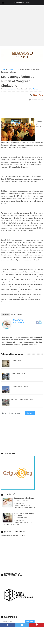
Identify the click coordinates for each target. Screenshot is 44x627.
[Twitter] (40, 322)
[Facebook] (37, 322)
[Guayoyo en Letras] (6, 328)
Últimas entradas (16, 315)
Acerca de (5, 315)
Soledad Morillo (21, 518)
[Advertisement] (22, 23)
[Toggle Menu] (3, 2)
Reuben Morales (22, 501)
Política (10, 69)
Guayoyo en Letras (9, 89)
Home (3, 69)
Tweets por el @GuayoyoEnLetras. (13, 535)
